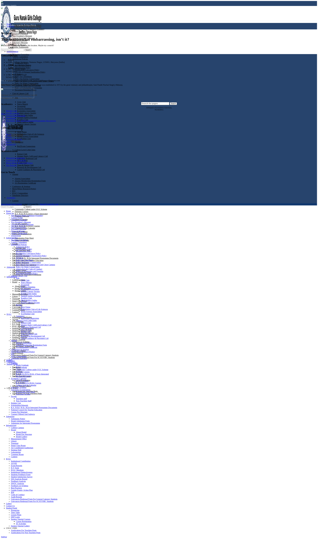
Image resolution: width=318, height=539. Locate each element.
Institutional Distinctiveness (21, 472)
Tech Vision (22, 132)
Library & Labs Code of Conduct (29, 269)
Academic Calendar (18, 378)
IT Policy (19, 258)
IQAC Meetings (18, 326)
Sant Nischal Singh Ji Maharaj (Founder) (28, 29)
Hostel (14, 282)
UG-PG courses (13, 113)
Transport (16, 299)
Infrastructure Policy (24, 251)
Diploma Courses (21, 212)
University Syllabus (18, 387)
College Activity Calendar (26, 385)
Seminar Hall (16, 450)
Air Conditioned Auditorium (22, 448)
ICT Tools (16, 324)
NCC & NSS (26, 329)
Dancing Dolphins (24, 109)
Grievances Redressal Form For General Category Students (35, 355)
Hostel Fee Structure (24, 434)
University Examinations (20, 390)
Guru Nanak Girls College (11, 204)
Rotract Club (22, 154)
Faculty (14, 396)
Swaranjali (21, 106)
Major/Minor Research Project (19, 163)
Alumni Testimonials (20, 47)
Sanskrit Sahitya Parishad (27, 117)
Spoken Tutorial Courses (20, 519)
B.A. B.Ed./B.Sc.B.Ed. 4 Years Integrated (31, 214)
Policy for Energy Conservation (27, 79)
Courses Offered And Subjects (23, 414)
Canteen (15, 312)
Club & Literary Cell (19, 276)
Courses (14, 363)
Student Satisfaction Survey (22, 477)
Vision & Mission (18, 231)
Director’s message (18, 227)
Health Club (25, 332)
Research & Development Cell (29, 167)
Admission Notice (18, 419)
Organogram (16, 236)
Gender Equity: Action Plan (22, 490)
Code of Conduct (17, 495)
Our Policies (11, 165)
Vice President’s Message (22, 36)
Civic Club (21, 102)
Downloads (11, 118)
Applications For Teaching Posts (23, 530)
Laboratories (17, 308)
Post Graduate (21, 367)
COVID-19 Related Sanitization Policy (30, 72)
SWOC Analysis (18, 340)
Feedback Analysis (18, 481)
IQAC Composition (18, 356)
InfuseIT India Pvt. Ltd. (49, 204)
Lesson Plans (16, 515)
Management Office (20, 294)
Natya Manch (22, 104)
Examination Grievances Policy (27, 70)
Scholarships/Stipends (15, 116)
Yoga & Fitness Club (25, 165)
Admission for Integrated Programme (25, 423)
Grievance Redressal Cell (27, 158)
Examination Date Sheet (24, 238)
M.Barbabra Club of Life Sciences (30, 134)
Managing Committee (20, 54)
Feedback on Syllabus (19, 486)
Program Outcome (23, 376)
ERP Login (15, 517)
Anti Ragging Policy (24, 249)
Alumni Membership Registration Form (31, 345)
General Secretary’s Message (22, 224)
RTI (12, 354)
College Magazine (14, 139)
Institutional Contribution (21, 461)
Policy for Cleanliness (23, 77)
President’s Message (20, 34)
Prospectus (15, 510)
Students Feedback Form (20, 475)
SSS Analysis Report (20, 335)
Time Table (15, 512)
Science (18, 128)
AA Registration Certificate (26, 347)
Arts (17, 278)
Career (9, 142)
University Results (23, 394)
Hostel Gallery (20, 291)
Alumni (15, 174)
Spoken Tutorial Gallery (20, 526)
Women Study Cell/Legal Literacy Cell (32, 156)
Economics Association (26, 111)
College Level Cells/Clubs (25, 150)
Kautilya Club (26, 298)
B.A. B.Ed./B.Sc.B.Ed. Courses (27, 226)
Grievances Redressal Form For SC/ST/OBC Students (33, 357)
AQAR (15, 319)
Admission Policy (23, 247)
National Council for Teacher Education (26, 410)
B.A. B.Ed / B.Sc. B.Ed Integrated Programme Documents (35, 258)
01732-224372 (10, 6)
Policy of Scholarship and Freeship (28, 88)
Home (8, 134)
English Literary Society (26, 113)
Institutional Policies (20, 59)
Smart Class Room (18, 445)
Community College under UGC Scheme (31, 209)
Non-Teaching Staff (23, 401)
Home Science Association (27, 136)
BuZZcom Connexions (26, 146)
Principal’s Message (20, 43)
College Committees (20, 57)
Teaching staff (21, 399)
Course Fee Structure (19, 412)
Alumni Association (23, 343)
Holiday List (11, 111)
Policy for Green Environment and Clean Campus (35, 265)
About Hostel (20, 286)
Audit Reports (17, 353)
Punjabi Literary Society (26, 124)
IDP (12, 492)
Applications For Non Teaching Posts (25, 533)
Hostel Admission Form (20, 421)
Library (15, 296)
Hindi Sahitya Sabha (29, 300)
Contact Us (11, 144)
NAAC (9, 137)
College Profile (18, 31)
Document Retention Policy (27, 274)
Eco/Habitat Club (24, 139)
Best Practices (16, 488)
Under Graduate (22, 365)
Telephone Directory (19, 358)
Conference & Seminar (16, 160)
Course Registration (23, 521)
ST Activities (21, 524)
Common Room (18, 310)
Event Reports (17, 322)
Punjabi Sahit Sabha (29, 294)
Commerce (19, 142)
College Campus (17, 428)
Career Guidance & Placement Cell (31, 170)
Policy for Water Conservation (26, 83)
